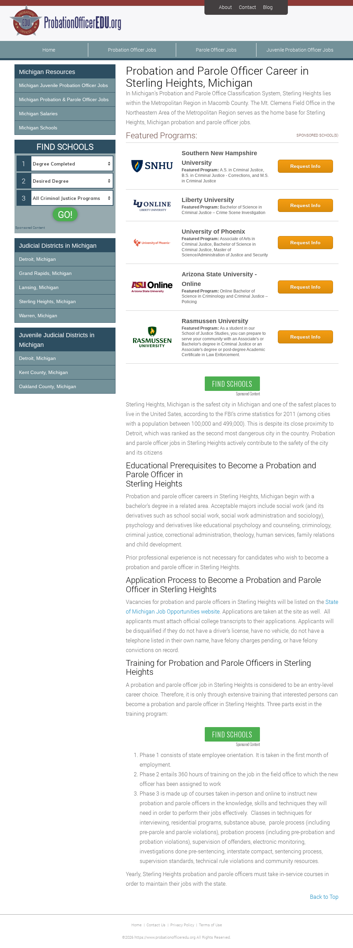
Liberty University (208, 199)
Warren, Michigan (38, 315)
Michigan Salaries (38, 113)
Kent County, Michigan (43, 372)
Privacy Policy (182, 924)
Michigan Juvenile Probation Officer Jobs (63, 85)
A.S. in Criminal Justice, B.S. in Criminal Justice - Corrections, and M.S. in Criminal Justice (225, 175)
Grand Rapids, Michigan (45, 273)
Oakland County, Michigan (47, 386)
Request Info (305, 166)
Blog (268, 7)
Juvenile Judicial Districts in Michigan (56, 340)
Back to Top (324, 896)
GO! (65, 214)
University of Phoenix (213, 231)
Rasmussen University (215, 321)
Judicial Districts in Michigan (58, 245)
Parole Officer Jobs (216, 49)
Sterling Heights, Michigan (47, 301)
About (225, 7)
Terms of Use (210, 924)
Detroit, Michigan (37, 259)
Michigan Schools (38, 127)
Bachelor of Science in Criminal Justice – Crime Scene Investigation (223, 210)
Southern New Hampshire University (219, 158)
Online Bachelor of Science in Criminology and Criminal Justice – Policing (225, 296)
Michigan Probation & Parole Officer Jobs (64, 99)
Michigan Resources (47, 71)
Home (48, 49)
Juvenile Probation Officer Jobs (299, 49)
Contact (247, 7)
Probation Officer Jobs (132, 49)
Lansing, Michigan (39, 287)
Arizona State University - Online (219, 279)
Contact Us (156, 924)
